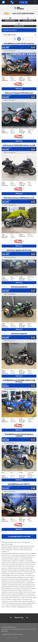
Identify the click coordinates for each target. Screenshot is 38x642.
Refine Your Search (10, 30)
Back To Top (19, 617)
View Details (19, 88)
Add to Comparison (10, 50)
